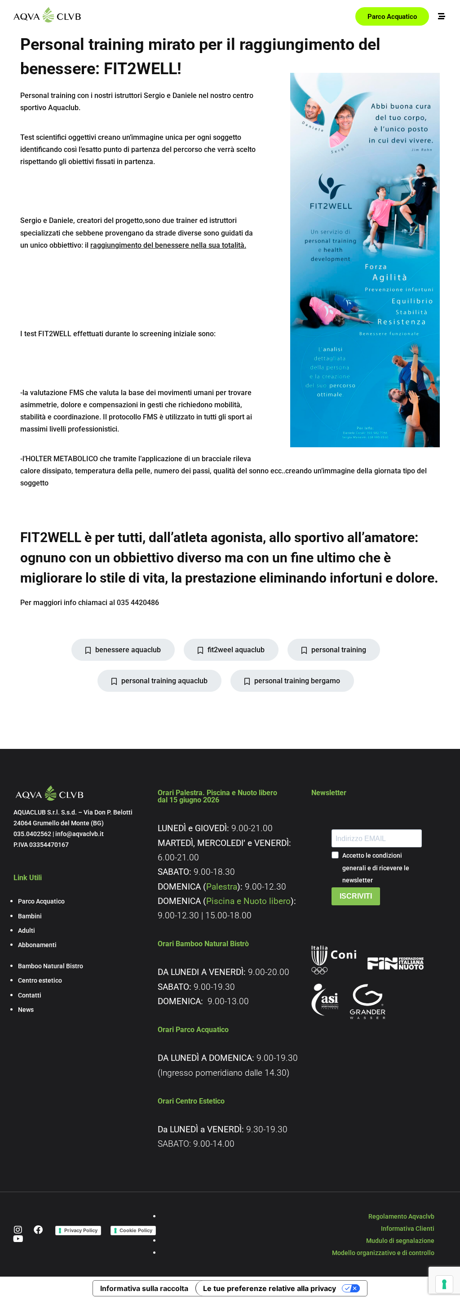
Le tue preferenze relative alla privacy (269, 1288)
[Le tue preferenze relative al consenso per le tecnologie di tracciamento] (444, 1284)
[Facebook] (38, 1229)
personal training (338, 650)
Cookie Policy (135, 1230)
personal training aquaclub (164, 681)
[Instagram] (17, 1229)
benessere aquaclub (128, 650)
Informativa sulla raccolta (144, 1288)
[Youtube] (17, 1238)
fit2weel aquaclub (236, 650)
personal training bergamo (297, 681)
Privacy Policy (80, 1230)
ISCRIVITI (356, 896)
